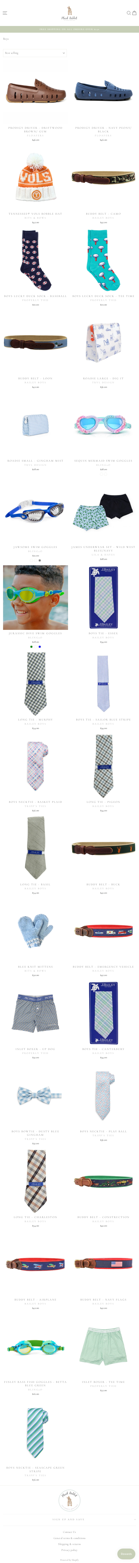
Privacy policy (69, 1550)
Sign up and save (68, 1519)
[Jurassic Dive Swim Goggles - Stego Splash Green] (31, 646)
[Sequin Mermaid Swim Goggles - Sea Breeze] (105, 474)
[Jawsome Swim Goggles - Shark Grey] (39, 560)
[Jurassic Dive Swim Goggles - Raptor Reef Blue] (39, 646)
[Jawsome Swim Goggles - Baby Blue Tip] (35, 560)
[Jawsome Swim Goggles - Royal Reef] (31, 560)
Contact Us (69, 1532)
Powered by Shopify (69, 1559)
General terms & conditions (70, 1538)
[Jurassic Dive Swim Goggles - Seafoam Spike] (35, 646)
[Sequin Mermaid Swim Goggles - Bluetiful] (101, 474)
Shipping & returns (69, 1544)
